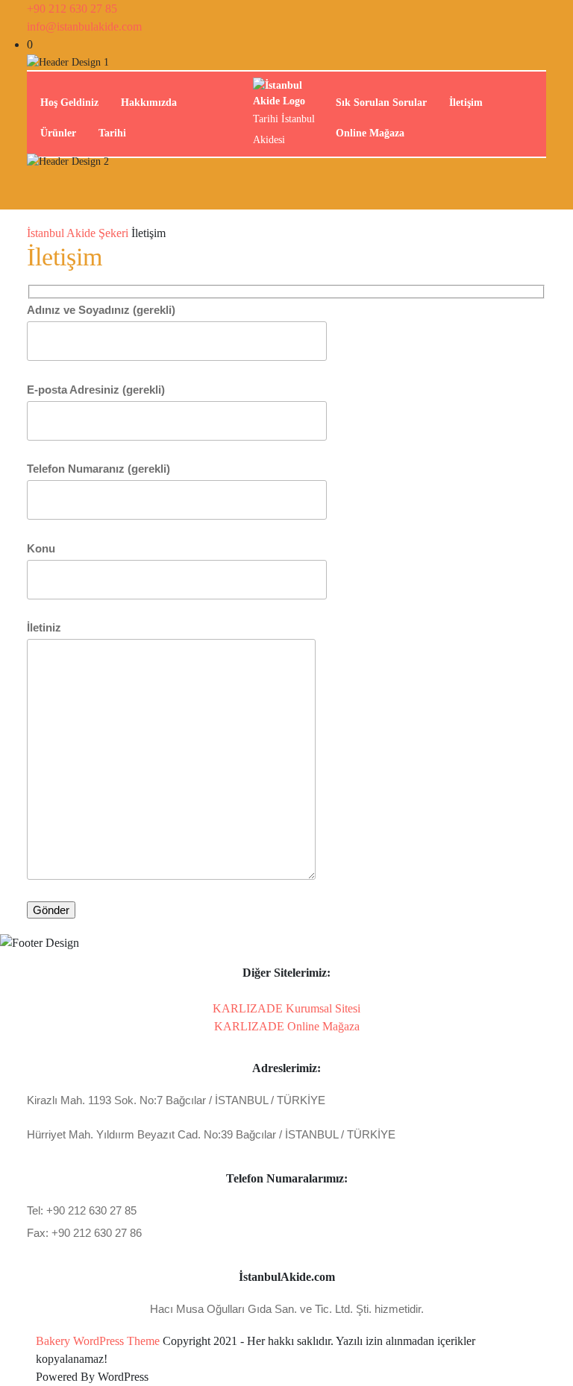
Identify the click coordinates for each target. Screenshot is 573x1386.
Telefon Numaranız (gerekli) (98, 468)
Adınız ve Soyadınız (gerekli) (101, 309)
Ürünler (58, 133)
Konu (41, 548)
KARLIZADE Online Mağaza (287, 1026)
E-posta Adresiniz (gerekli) (96, 389)
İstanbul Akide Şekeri (77, 233)
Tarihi (112, 133)
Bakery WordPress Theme (98, 1341)
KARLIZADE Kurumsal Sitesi (286, 1008)
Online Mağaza (370, 133)
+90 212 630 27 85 (72, 8)
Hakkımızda (149, 102)
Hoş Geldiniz (69, 102)
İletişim (466, 102)
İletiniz (44, 627)
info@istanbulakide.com (84, 26)
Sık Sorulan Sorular (381, 102)
